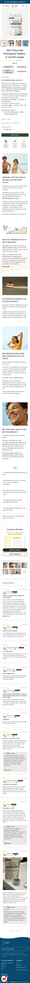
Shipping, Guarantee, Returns (7, 963)
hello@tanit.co (14, 982)
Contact (3, 966)
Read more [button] (6, 616)
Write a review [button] (15, 550)
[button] (12, 60)
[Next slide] (26, 23)
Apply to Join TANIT (21, 970)
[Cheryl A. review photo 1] (15, 873)
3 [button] (16, 931)
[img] (6, 589)
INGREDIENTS (6, 127)
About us (18, 963)
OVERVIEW (5, 77)
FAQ (2, 969)
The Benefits (8, 129)
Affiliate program (21, 967)
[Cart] (27, 6)
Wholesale (19, 965)
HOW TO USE (6, 119)
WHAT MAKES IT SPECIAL (10, 123)
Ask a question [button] (15, 554)
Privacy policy (24, 982)
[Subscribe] (27, 949)
